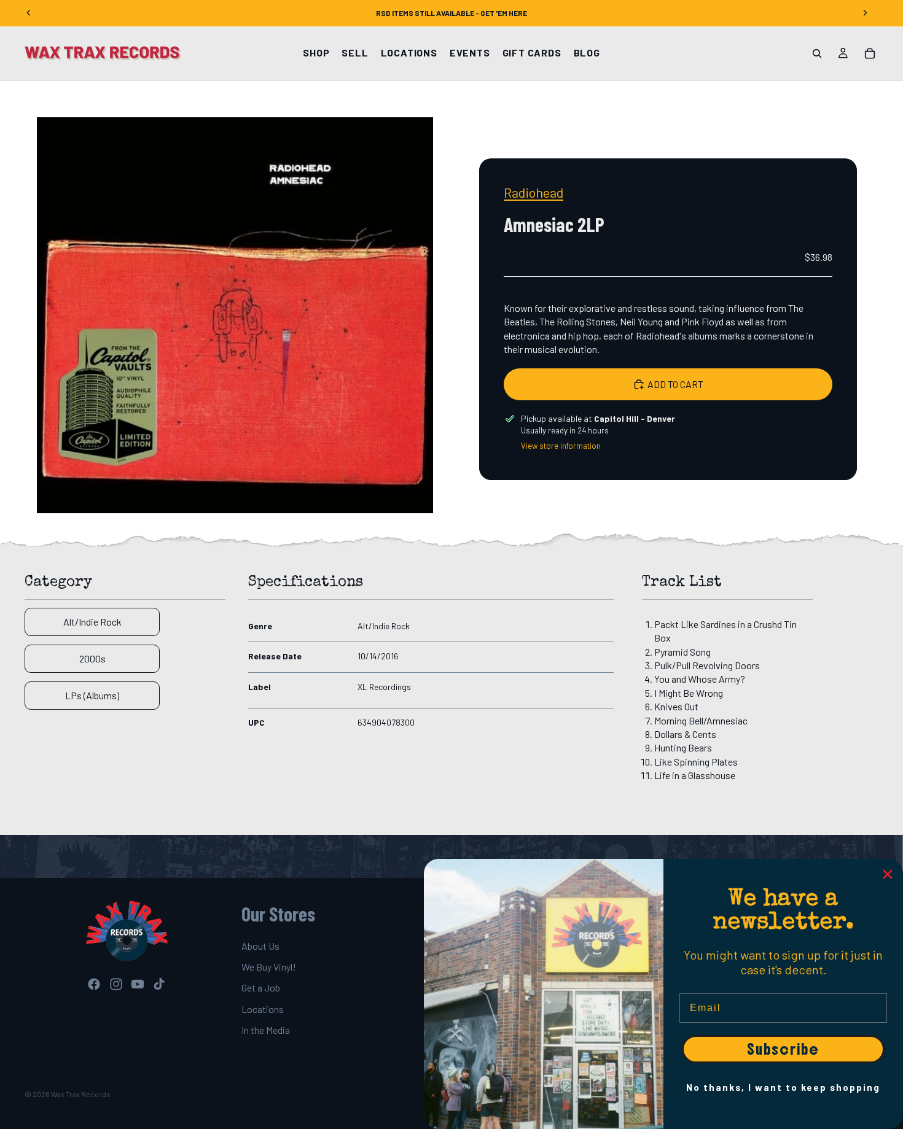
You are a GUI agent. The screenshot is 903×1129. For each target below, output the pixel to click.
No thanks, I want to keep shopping (783, 1087)
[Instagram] (116, 984)
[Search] (817, 53)
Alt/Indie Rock (92, 621)
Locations (262, 1009)
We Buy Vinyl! (268, 966)
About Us (260, 946)
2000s (92, 658)
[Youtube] (137, 984)
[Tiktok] (159, 984)
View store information (561, 446)
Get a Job (260, 988)
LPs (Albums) (92, 695)
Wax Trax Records (81, 1094)
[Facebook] (94, 984)
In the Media (265, 1030)
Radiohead (533, 192)
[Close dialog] (887, 874)
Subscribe (783, 1049)
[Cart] (869, 53)
